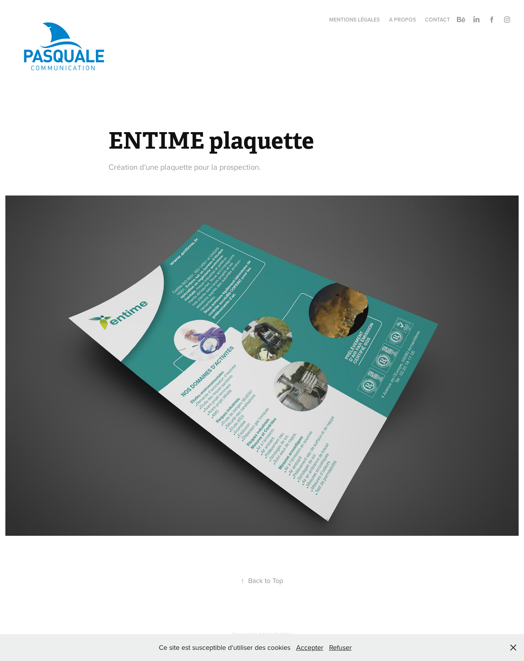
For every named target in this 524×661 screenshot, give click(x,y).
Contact (437, 19)
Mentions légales (354, 19)
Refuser (340, 647)
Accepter (309, 647)
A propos (402, 19)
